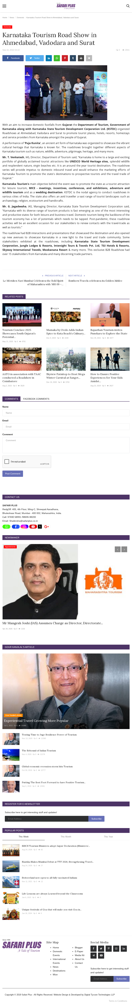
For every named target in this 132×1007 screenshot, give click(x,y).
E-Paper (79, 951)
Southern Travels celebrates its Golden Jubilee (95, 280)
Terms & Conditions (118, 1001)
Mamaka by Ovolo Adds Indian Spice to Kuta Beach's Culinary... (65, 331)
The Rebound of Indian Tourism (39, 750)
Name (5, 406)
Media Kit (79, 955)
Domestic (20, 17)
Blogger (79, 947)
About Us (79, 959)
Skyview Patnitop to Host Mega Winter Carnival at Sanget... (65, 375)
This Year (108, 836)
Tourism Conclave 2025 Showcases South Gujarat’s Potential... (19, 333)
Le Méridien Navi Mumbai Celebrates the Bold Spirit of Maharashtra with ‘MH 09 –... (33, 282)
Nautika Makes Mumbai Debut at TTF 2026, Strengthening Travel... (58, 861)
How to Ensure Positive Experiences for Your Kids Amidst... (106, 377)
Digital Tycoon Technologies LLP (99, 994)
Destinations (59, 970)
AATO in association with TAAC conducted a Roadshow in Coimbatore (21, 377)
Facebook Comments (36, 399)
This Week (24, 836)
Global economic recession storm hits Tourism (47, 766)
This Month (66, 836)
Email (5, 420)
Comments (11, 399)
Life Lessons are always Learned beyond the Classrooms (52, 893)
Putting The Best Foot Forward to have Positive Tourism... (53, 782)
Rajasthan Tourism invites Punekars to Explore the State (108, 331)
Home (4, 17)
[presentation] (118, 549)
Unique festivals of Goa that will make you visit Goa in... (51, 909)
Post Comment (12, 473)
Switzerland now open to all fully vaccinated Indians (49, 877)
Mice (55, 974)
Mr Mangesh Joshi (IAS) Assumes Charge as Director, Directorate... (52, 623)
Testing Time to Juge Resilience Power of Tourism (49, 734)
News (12, 17)
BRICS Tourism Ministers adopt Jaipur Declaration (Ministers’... (56, 845)
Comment (7, 434)
